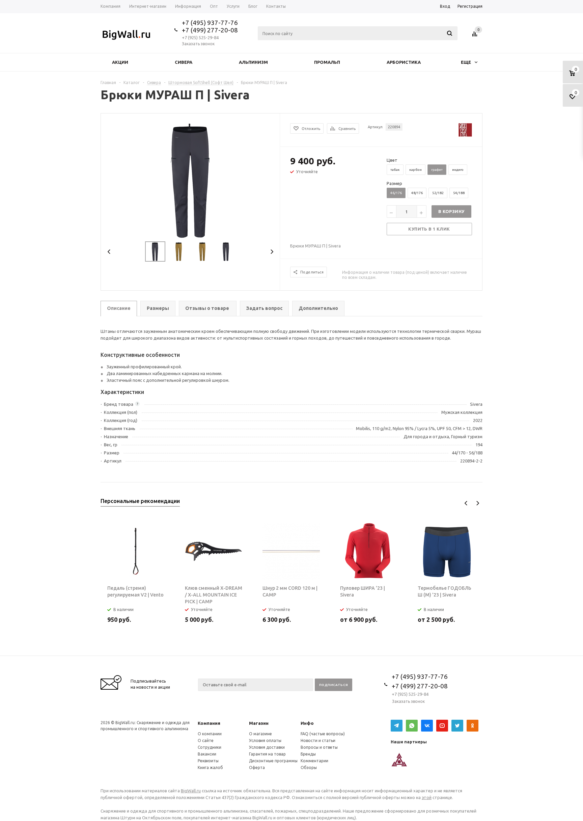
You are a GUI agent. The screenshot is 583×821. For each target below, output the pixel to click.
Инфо (307, 723)
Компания (209, 723)
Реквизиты (208, 761)
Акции (120, 62)
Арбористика (404, 62)
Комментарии (314, 761)
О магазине (260, 734)
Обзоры (309, 767)
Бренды (308, 754)
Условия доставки (267, 747)
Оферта (257, 767)
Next (272, 252)
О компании (210, 734)
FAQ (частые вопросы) (323, 734)
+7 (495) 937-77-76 (210, 22)
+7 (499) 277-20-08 (210, 30)
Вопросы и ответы (319, 747)
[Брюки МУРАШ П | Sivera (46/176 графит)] (190, 180)
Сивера (183, 62)
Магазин (259, 723)
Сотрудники (209, 747)
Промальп (327, 62)
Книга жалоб (210, 767)
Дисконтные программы (273, 761)
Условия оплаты (265, 740)
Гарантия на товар (267, 754)
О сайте (206, 740)
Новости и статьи (318, 740)
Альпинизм (253, 62)
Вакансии (207, 754)
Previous (109, 252)
